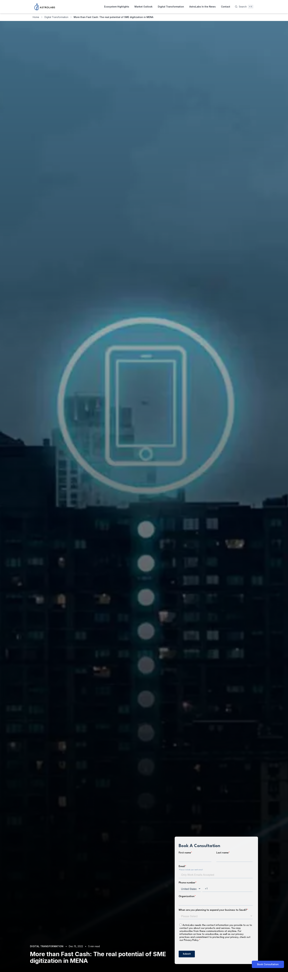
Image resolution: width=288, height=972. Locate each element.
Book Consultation (268, 964)
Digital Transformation (171, 6)
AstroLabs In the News (202, 6)
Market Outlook (143, 6)
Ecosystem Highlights (116, 6)
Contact (225, 6)
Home (36, 17)
